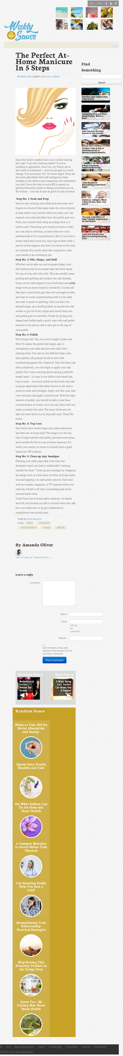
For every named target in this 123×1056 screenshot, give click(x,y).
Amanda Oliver (26, 76)
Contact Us (41, 1046)
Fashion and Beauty (34, 519)
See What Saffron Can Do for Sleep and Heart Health (31, 807)
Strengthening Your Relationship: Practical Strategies (31, 926)
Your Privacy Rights (55, 1046)
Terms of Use (86, 1046)
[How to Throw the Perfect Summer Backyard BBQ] (78, 26)
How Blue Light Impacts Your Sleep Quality (95, 97)
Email (64, 621)
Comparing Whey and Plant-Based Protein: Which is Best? (94, 115)
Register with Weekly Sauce (24, 1046)
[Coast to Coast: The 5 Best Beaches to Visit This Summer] (63, 14)
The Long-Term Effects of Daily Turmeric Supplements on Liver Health (95, 219)
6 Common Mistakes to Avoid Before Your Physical (31, 846)
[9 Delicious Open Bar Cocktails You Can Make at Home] (78, 14)
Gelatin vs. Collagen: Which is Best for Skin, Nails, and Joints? (94, 201)
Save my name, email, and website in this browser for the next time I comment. (57, 650)
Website (63, 638)
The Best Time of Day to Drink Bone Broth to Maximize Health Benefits (93, 150)
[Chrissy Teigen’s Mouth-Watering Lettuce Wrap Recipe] (108, 14)
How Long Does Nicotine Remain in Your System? (93, 132)
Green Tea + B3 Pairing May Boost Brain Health (31, 1005)
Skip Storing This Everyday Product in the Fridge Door (31, 965)
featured (46, 527)
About (99, 3)
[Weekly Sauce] (21, 31)
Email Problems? (100, 1046)
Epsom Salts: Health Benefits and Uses (31, 766)
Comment (35, 582)
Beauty (30, 523)
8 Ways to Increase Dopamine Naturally (91, 166)
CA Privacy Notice (72, 1046)
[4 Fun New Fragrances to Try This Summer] (108, 26)
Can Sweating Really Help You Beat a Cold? (31, 886)
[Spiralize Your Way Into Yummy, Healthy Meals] (93, 26)
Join (91, 3)
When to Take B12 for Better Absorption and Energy (31, 728)
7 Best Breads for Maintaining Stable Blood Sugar (93, 184)
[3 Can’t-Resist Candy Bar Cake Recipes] (93, 14)
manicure (61, 527)
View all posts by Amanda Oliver (34, 557)
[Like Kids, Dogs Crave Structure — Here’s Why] (63, 26)
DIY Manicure (44, 523)
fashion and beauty (29, 527)
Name (64, 614)
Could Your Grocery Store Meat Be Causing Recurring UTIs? (94, 236)
